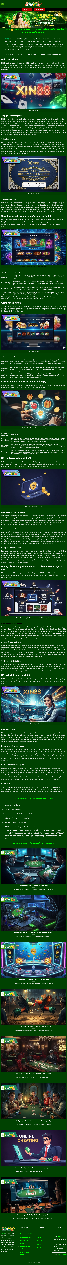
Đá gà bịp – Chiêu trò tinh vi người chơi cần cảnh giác (34, 1027)
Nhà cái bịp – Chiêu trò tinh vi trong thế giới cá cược (33, 1074)
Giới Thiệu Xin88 (25, 1237)
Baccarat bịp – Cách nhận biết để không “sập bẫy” (33, 1215)
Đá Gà (39, 1237)
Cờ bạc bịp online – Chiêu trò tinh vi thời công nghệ (33, 1121)
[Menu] (2, 4)
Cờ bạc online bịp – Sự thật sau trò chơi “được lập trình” (34, 1168)
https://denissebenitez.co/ (51, 54)
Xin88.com (10, 787)
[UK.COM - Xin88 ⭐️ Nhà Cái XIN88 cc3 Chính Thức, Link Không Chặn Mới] (33, 4)
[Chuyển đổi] (3, 805)
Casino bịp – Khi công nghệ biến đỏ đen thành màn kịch (33, 932)
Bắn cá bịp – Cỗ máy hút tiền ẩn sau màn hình (33, 980)
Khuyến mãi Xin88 (26, 1234)
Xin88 (7, 39)
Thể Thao (40, 1248)
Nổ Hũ (39, 1244)
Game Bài (40, 1241)
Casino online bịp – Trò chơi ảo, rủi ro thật (33, 885)
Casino (39, 1234)
